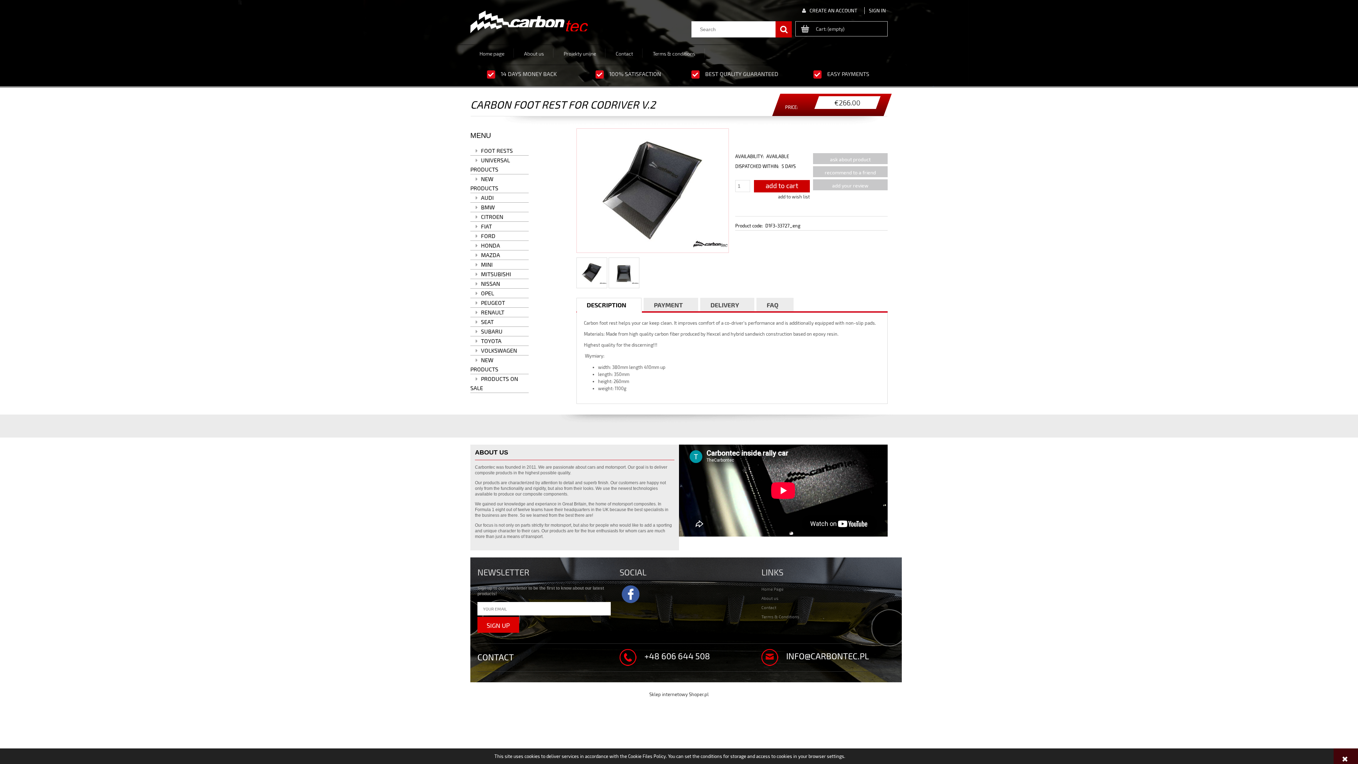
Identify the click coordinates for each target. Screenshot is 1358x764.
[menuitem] (492, 53)
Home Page (772, 588)
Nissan (490, 283)
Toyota (491, 340)
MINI (487, 264)
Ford (488, 235)
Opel (487, 293)
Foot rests (497, 150)
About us (769, 598)
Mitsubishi (496, 274)
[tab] (609, 304)
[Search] (784, 29)
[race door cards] (529, 22)
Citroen (492, 216)
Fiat (486, 226)
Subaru (492, 331)
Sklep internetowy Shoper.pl (679, 694)
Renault (492, 312)
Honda (490, 245)
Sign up (498, 625)
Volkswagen (499, 350)
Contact (768, 607)
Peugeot (493, 302)
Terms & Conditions (780, 616)
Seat (487, 321)
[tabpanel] (732, 356)
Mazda (490, 254)
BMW (488, 207)
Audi (487, 197)
